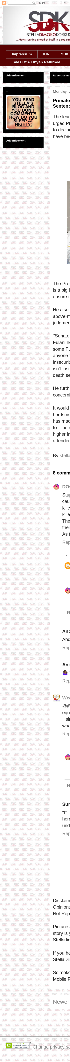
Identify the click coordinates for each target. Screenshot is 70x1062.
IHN (46, 54)
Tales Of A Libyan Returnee (36, 62)
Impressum (22, 54)
